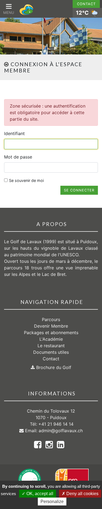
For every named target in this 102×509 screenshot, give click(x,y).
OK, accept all (39, 493)
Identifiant (14, 133)
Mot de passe (18, 157)
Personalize (52, 501)
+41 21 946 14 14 (55, 424)
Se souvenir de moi (26, 180)
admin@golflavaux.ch (61, 430)
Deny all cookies (81, 493)
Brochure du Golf (53, 367)
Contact (86, 4)
